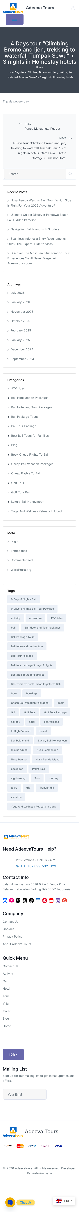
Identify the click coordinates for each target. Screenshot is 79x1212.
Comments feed (22, 560)
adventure (35, 618)
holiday (15, 721)
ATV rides (18, 388)
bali (13, 627)
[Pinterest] (44, 900)
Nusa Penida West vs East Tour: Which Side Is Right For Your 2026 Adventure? (39, 202)
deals (61, 702)
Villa (6, 1003)
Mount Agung (19, 749)
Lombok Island (20, 740)
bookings (31, 693)
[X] (18, 900)
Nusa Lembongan (47, 749)
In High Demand (20, 731)
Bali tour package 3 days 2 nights (32, 665)
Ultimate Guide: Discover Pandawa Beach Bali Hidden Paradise (37, 217)
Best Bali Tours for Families (30, 435)
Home (39, 67)
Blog (14, 445)
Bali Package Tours (24, 416)
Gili (13, 712)
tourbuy (53, 778)
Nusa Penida (19, 759)
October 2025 (20, 321)
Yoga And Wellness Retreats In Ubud (36, 511)
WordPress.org (21, 570)
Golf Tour (17, 483)
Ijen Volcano (51, 721)
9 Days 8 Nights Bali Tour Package (32, 608)
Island (43, 731)
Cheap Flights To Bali (25, 473)
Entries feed (19, 551)
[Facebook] (5, 900)
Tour (37, 778)
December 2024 (22, 349)
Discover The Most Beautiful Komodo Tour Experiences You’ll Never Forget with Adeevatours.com (38, 258)
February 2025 (21, 330)
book (14, 693)
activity (15, 618)
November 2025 (22, 311)
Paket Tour (38, 768)
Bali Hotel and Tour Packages (31, 407)
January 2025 (20, 340)
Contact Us (10, 921)
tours (14, 787)
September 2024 (22, 359)
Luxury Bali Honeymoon (27, 501)
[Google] (64, 900)
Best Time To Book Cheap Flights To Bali (36, 684)
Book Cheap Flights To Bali (30, 454)
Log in (15, 541)
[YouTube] (51, 900)
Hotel (6, 988)
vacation (16, 797)
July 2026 (18, 292)
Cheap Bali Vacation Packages (32, 464)
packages (17, 768)
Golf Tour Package (55, 712)
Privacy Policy (12, 936)
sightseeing (18, 778)
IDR (13, 1054)
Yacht (6, 1011)
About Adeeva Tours (17, 944)
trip (28, 787)
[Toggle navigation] (15, 19)
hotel (32, 721)
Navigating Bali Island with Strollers (35, 229)
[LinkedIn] (38, 900)
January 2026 (20, 302)
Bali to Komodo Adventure (27, 646)
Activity (8, 973)
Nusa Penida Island (48, 759)
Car (5, 981)
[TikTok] (31, 900)
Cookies (8, 929)
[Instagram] (11, 900)
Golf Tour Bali (20, 492)
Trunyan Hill (47, 787)
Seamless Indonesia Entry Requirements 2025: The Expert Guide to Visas (36, 241)
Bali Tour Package (23, 426)
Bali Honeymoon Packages (29, 398)
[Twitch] (58, 900)
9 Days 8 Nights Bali (23, 599)
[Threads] (25, 900)
